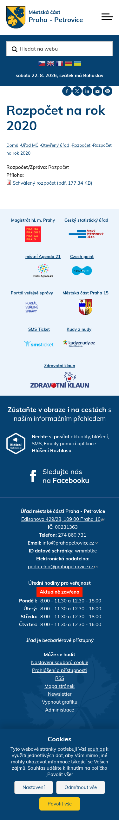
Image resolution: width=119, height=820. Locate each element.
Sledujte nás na (66, 476)
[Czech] (42, 63)
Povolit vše (60, 804)
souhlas (96, 749)
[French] (59, 63)
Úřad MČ (29, 145)
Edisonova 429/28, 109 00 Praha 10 (62, 519)
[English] (51, 63)
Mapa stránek (59, 686)
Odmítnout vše (80, 787)
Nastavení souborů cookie (59, 662)
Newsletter (59, 694)
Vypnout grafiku (59, 702)
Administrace (59, 710)
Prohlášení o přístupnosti (59, 670)
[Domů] (15, 17)
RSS (59, 678)
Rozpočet (81, 145)
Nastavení (34, 787)
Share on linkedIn (87, 91)
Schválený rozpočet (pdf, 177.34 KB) (52, 183)
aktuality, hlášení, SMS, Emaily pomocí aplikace (70, 443)
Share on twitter (77, 91)
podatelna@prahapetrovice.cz (62, 567)
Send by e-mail (97, 91)
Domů (12, 145)
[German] (68, 63)
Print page (107, 91)
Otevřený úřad (55, 145)
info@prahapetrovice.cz (70, 543)
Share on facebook (67, 91)
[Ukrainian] (77, 63)
